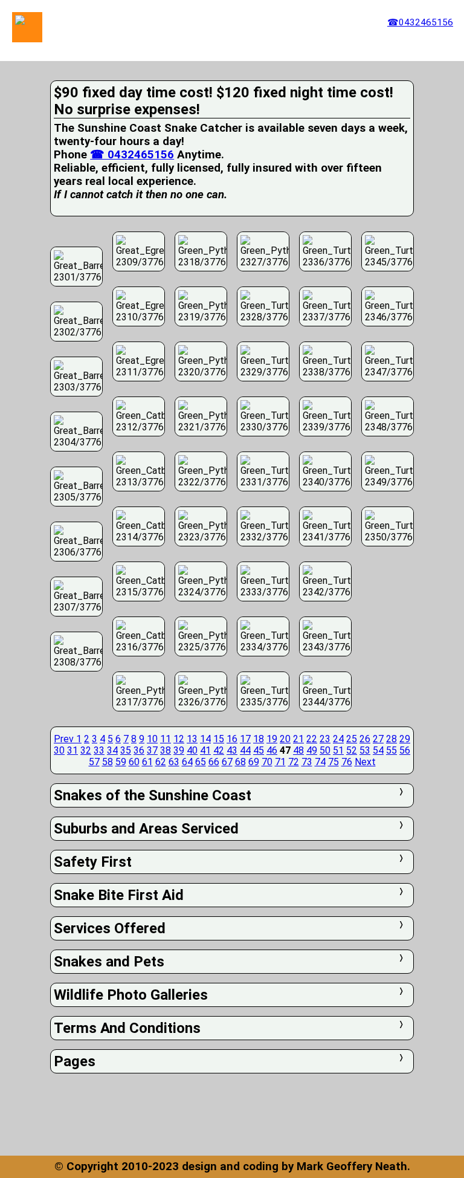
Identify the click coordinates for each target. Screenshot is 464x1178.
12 (178, 739)
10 (152, 739)
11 (165, 739)
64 (187, 762)
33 (99, 750)
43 (232, 750)
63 (174, 762)
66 (213, 762)
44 (245, 750)
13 (192, 739)
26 (364, 739)
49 (311, 750)
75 (333, 762)
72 (293, 762)
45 (258, 750)
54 (378, 750)
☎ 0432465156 (132, 154)
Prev (65, 739)
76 (346, 762)
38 (165, 750)
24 (338, 739)
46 (271, 750)
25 (351, 739)
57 (94, 762)
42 (218, 750)
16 (232, 739)
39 (178, 750)
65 (200, 762)
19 (271, 739)
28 (391, 739)
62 (160, 762)
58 (107, 762)
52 (351, 750)
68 (240, 762)
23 (325, 739)
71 (280, 762)
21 (298, 739)
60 (134, 762)
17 (245, 739)
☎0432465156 (420, 22)
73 (306, 762)
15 (218, 739)
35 (125, 750)
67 (227, 762)
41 (205, 750)
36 (139, 750)
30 (59, 750)
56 (404, 750)
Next (365, 762)
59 (120, 762)
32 (85, 750)
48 (298, 750)
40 (192, 750)
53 (364, 750)
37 (152, 750)
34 (112, 750)
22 (311, 739)
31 (72, 750)
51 (338, 750)
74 (320, 762)
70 (267, 762)
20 (285, 739)
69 (253, 762)
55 (391, 750)
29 (404, 739)
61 (147, 762)
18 (258, 739)
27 (378, 739)
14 (205, 739)
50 (325, 750)
